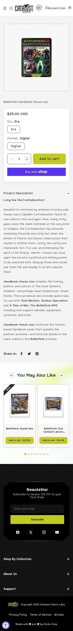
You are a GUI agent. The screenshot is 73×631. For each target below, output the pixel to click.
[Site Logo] (24, 8)
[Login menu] (39, 8)
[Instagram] (44, 533)
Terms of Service (41, 614)
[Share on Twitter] (29, 354)
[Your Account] (55, 8)
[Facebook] (18, 533)
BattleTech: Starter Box (19, 428)
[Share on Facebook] (21, 354)
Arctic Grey (50, 624)
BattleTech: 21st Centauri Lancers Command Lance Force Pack (53, 430)
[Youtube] (57, 533)
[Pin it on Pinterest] (37, 354)
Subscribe (37, 519)
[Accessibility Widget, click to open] (6, 625)
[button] (11, 8)
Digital (16, 146)
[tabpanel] (36, 57)
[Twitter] (31, 533)
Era (13, 129)
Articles (59, 614)
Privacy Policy (18, 614)
